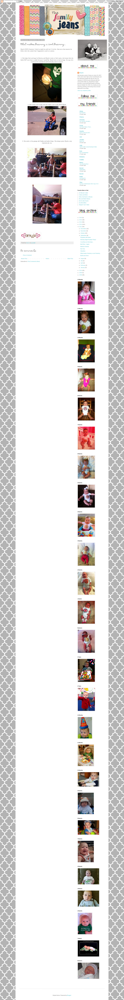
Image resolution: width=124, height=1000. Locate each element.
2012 (80, 224)
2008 (80, 275)
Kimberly (82, 157)
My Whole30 (82, 112)
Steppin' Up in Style (84, 204)
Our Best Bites (82, 203)
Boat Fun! (82, 141)
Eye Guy (82, 248)
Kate (81, 151)
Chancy (82, 117)
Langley (82, 159)
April (82, 263)
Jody (81, 145)
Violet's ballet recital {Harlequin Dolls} (88, 146)
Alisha (81, 111)
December (83, 228)
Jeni (81, 137)
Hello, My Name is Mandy (85, 197)
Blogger (69, 995)
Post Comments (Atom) (34, 261)
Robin (81, 176)
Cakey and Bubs (83, 195)
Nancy (81, 162)
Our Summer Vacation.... (85, 121)
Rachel (81, 168)
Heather (82, 131)
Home (47, 258)
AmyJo (81, 72)
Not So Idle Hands (84, 201)
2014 (80, 220)
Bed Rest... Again (84, 244)
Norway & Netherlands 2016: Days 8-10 (89, 183)
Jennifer (82, 139)
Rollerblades (82, 169)
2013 (80, 222)
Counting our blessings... (86, 242)
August (83, 258)
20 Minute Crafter (83, 193)
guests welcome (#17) (85, 132)
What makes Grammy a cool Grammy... (90, 253)
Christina (82, 120)
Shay (81, 182)
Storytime (82, 251)
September (84, 235)
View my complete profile (84, 90)
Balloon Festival (84, 246)
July (82, 260)
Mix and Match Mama (84, 199)
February (83, 265)
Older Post (70, 258)
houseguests (83, 178)
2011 (80, 226)
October (83, 233)
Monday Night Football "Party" (88, 239)
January (83, 267)
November (83, 231)
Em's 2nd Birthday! (84, 152)
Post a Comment (27, 255)
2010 (80, 270)
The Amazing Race (84, 164)
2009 (80, 272)
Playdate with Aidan (85, 237)
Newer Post (24, 258)
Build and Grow (84, 255)
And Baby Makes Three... (86, 127)
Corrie (81, 125)
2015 (80, 217)
